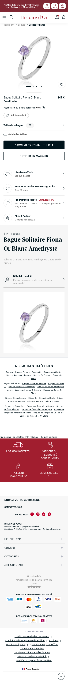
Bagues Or (36, 372)
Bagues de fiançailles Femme (40, 406)
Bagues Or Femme (42, 375)
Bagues (21, 25)
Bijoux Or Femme (35, 401)
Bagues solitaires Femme (34, 383)
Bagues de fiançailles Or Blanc (34, 416)
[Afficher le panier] (63, 17)
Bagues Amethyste (52, 372)
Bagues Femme (22, 372)
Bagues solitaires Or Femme (28, 390)
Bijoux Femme (19, 398)
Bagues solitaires (37, 25)
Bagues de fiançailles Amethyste (37, 409)
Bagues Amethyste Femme (18, 375)
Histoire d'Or (8, 25)
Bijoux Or (32, 398)
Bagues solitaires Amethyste (22, 387)
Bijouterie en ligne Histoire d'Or (14, 437)
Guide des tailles (17, 134)
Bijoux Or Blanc (53, 401)
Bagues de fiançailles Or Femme (48, 413)
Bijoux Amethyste (47, 398)
